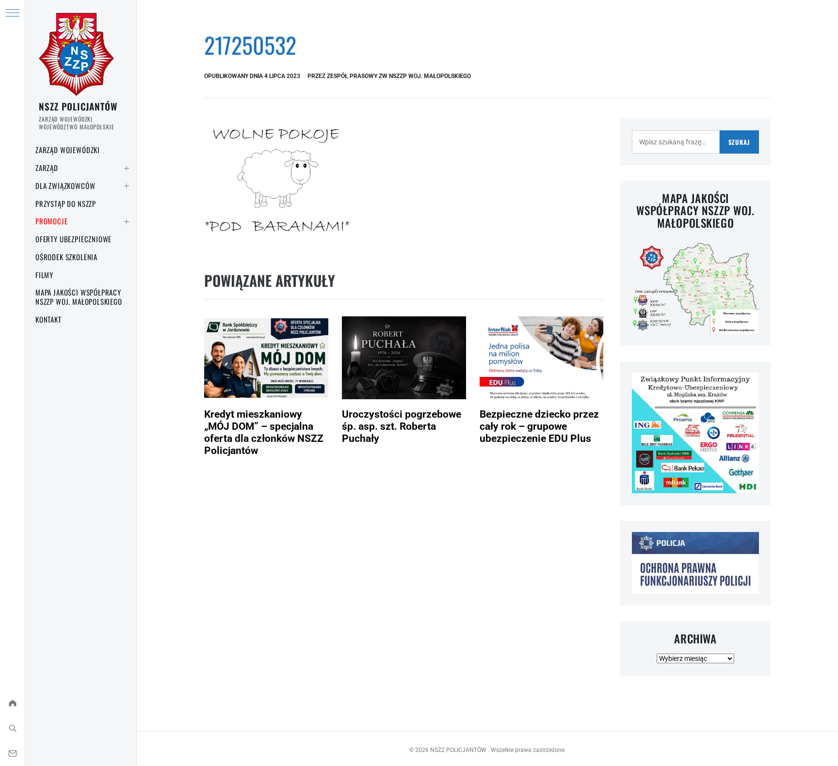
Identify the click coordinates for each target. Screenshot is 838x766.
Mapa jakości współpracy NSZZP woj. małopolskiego (78, 297)
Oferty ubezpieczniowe (73, 239)
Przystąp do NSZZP (65, 203)
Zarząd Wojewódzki (67, 149)
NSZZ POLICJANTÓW (78, 106)
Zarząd (46, 167)
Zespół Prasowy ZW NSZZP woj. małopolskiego (399, 76)
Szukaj (739, 142)
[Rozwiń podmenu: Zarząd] (126, 168)
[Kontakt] (12, 753)
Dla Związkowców (65, 185)
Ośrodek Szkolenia (66, 256)
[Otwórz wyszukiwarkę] (12, 728)
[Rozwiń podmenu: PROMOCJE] (126, 221)
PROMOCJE (51, 221)
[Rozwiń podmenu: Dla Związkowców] (126, 186)
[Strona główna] (12, 703)
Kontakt (48, 319)
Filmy (44, 274)
